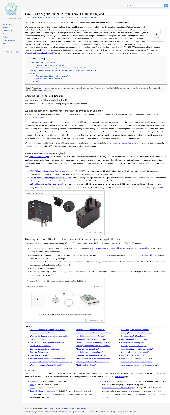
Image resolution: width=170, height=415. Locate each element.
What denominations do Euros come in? (137, 349)
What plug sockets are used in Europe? (91, 339)
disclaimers (42, 90)
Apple (32, 385)
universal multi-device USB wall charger (125, 143)
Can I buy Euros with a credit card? (135, 352)
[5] (146, 248)
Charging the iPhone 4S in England (42, 62)
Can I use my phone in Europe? (42, 333)
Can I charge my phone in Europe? (135, 330)
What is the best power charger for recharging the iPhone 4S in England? (62, 68)
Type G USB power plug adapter (104, 248)
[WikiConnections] (11, 4)
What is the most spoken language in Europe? (139, 359)
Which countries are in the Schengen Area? (93, 359)
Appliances (7, 34)
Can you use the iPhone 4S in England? (50, 65)
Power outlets (7, 31)
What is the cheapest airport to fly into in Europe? (95, 342)
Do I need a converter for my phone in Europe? (94, 333)
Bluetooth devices (9, 40)
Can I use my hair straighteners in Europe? (47, 342)
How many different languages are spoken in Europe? (51, 362)
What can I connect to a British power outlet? (52, 76)
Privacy (72, 408)
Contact (51, 408)
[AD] (161, 187)
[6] (159, 187)
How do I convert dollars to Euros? (89, 352)
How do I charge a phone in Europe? (90, 336)
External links (34, 81)
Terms (78, 408)
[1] (54, 52)
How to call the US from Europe (133, 336)
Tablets (5, 43)
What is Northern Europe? (86, 365)
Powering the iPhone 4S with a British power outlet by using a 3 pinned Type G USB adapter (62, 71)
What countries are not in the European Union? (139, 365)
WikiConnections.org (36, 408)
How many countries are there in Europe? (92, 362)
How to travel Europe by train (132, 342)
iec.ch (32, 388)
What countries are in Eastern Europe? (136, 362)
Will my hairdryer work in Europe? (134, 339)
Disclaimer (65, 408)
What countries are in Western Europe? (45, 365)
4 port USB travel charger (35, 117)
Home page (7, 24)
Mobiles (5, 37)
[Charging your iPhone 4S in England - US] (8, 52)
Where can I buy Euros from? (87, 349)
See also (32, 73)
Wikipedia (34, 381)
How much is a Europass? (40, 346)
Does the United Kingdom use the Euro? (91, 355)
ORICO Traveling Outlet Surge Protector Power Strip (50, 178)
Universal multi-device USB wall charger (118, 388)
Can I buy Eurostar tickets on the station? (46, 349)
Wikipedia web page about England (39, 53)
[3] (151, 255)
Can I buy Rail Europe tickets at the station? (93, 346)
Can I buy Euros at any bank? (41, 352)
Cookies (57, 408)
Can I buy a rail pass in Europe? (133, 346)
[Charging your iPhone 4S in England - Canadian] (13, 52)
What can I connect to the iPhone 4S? (49, 79)
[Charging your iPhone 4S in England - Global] (3, 52)
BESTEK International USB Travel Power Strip (48, 184)
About (45, 408)
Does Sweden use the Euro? (41, 355)
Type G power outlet (142, 255)
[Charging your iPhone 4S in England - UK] (18, 52)
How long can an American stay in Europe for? (48, 359)
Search (5, 28)
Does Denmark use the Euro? (133, 355)
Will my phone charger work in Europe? (136, 333)
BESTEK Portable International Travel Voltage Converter (52, 171)
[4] (118, 248)
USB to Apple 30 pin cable (134, 248)
